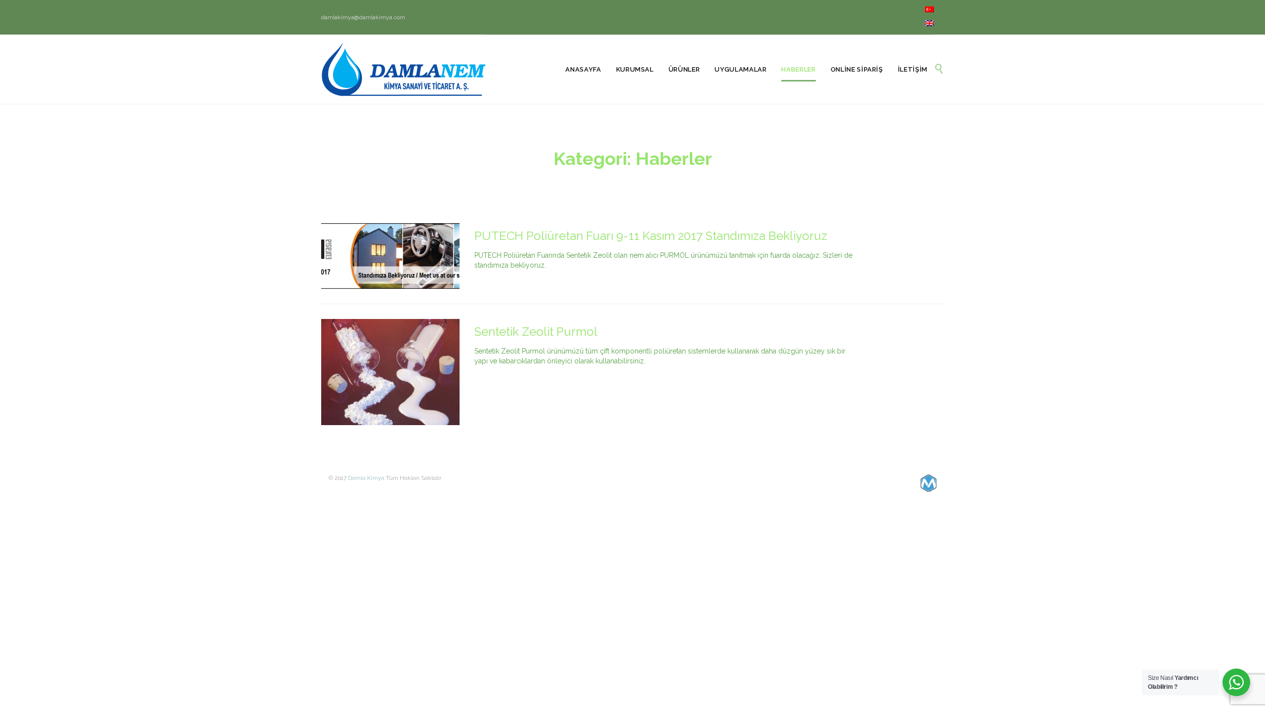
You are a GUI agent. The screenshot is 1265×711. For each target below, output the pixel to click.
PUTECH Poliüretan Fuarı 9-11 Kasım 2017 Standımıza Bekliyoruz (650, 236)
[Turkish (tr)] (929, 10)
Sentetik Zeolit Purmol (535, 331)
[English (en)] (929, 24)
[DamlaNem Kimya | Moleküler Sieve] (403, 69)
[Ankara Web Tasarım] (928, 483)
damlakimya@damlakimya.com (363, 17)
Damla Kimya (366, 477)
